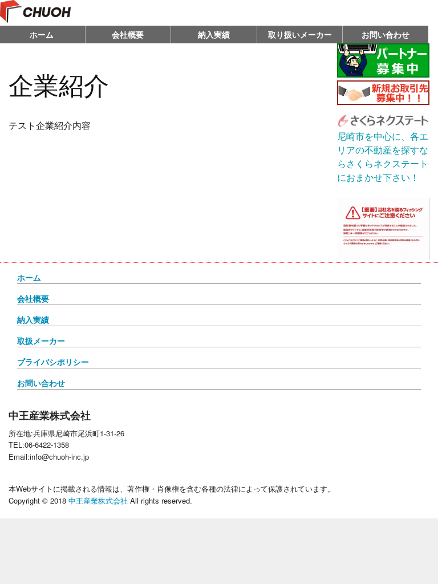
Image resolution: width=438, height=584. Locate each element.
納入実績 (214, 34)
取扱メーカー (41, 340)
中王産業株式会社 (98, 500)
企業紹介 (59, 84)
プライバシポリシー (53, 361)
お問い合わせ (385, 34)
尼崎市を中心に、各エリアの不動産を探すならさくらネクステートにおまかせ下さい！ (382, 156)
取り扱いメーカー (300, 34)
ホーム (29, 277)
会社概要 (128, 34)
